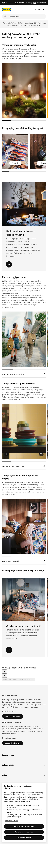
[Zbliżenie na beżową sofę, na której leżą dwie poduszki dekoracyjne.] (15, 151)
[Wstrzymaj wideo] (24, 90)
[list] (25, 90)
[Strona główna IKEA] (6, 9)
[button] (24, 339)
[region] (24, 812)
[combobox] (23, 16)
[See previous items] (4, 671)
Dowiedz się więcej (9, 711)
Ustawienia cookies (24, 838)
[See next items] (4, 676)
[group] (33, 341)
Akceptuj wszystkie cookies (24, 826)
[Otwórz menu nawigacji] (43, 9)
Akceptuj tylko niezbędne (24, 832)
